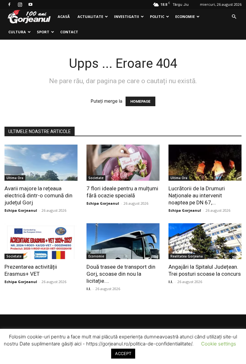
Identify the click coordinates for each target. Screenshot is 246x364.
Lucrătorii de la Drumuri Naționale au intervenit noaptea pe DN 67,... (196, 195)
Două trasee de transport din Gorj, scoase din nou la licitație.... (120, 274)
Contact (69, 31)
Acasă (64, 16)
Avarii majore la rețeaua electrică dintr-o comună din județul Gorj (38, 195)
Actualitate (90, 16)
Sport (43, 31)
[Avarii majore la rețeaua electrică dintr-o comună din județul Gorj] (41, 163)
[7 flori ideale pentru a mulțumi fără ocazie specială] (123, 163)
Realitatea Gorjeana (186, 256)
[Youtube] (30, 4)
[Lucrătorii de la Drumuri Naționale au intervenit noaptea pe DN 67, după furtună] (205, 163)
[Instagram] (20, 4)
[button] (234, 17)
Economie (185, 16)
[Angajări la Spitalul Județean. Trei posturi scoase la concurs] (205, 241)
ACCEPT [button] (123, 353)
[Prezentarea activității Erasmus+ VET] (41, 241)
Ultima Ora (14, 178)
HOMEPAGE (140, 101)
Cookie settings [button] (218, 344)
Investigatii (126, 16)
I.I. (88, 288)
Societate (95, 178)
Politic (157, 16)
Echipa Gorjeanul (20, 210)
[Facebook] (9, 4)
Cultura (17, 31)
